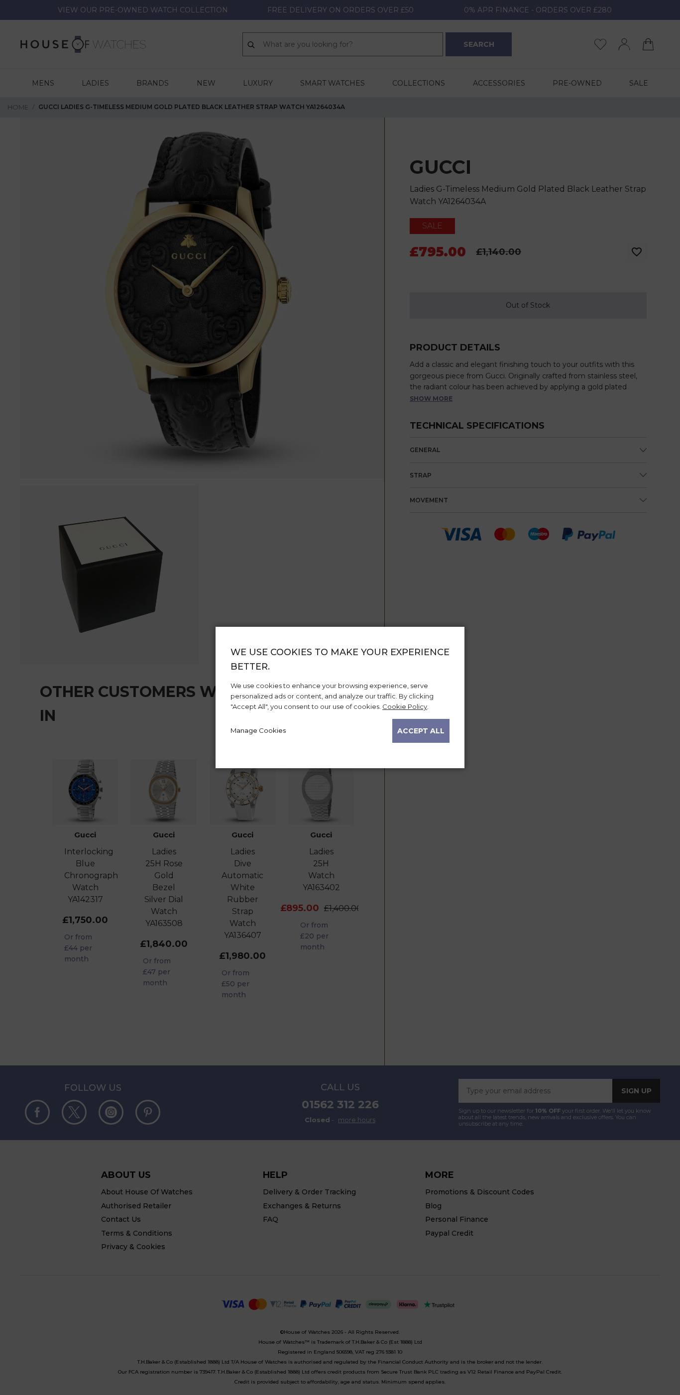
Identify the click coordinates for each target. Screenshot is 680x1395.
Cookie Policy (404, 706)
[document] (340, 694)
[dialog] (340, 697)
